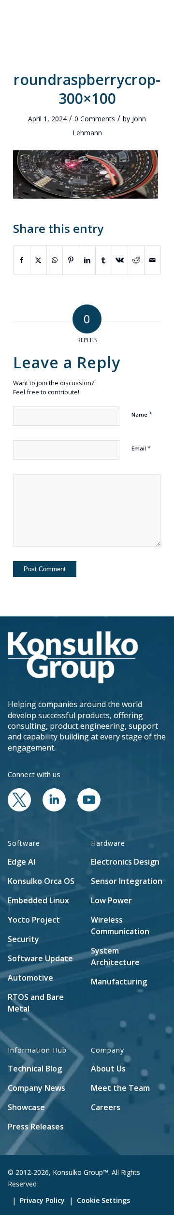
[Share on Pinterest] (71, 260)
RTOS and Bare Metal (36, 1003)
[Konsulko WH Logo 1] (72, 19)
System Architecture (115, 956)
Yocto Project (34, 919)
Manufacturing (119, 981)
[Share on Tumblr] (104, 260)
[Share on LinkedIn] (87, 260)
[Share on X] (38, 260)
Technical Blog (35, 1068)
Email (141, 448)
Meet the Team (120, 1088)
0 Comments (94, 118)
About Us (108, 1068)
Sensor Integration (126, 881)
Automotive (30, 977)
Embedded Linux (38, 900)
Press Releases (36, 1126)
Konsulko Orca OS (41, 881)
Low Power (111, 900)
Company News (36, 1088)
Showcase (26, 1107)
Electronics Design (125, 861)
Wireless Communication (120, 925)
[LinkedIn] (54, 808)
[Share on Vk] (120, 260)
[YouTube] (89, 808)
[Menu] (147, 19)
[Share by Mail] (152, 260)
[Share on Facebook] (22, 260)
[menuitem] (125, 19)
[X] (19, 808)
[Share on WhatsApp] (55, 260)
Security (23, 939)
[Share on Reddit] (136, 260)
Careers (105, 1107)
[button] (125, 19)
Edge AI (21, 861)
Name (141, 414)
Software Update (40, 958)
